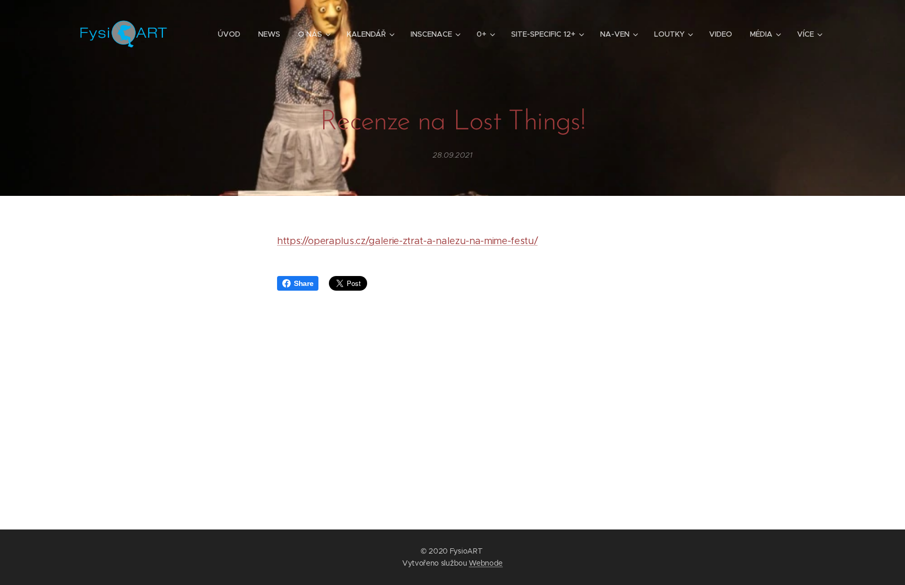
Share (303, 283)
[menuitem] (229, 34)
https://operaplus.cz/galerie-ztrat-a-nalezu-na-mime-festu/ (407, 241)
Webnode (486, 563)
